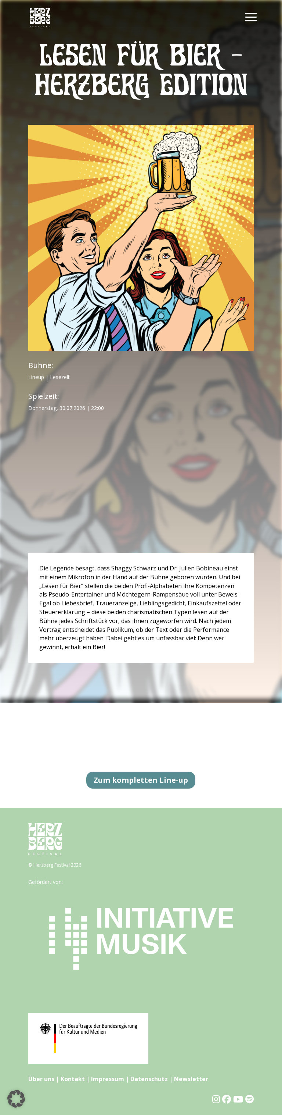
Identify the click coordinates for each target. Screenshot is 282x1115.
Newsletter (191, 1079)
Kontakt (73, 1079)
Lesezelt (60, 377)
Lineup (36, 377)
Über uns (41, 1079)
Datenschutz (149, 1079)
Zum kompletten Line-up (141, 780)
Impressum (107, 1079)
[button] (16, 1099)
